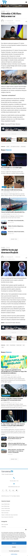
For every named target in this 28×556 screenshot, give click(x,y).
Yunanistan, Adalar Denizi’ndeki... (16, 231)
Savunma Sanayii (6, 395)
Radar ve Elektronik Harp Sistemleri (9, 515)
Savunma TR (10, 20)
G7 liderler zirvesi (15, 146)
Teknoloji (8, 247)
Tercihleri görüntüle (14, 551)
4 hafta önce (11, 222)
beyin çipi (19, 345)
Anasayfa (3, 11)
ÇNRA (8, 146)
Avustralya (12, 345)
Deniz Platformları (5, 508)
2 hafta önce (14, 191)
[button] (26, 529)
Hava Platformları (5, 504)
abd (7, 345)
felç (3, 347)
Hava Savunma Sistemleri (7, 517)
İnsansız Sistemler (5, 510)
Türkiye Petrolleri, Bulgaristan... (16, 226)
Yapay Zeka (4, 367)
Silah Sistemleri (4, 512)
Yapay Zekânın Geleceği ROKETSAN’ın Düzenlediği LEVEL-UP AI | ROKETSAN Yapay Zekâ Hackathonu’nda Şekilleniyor (14, 371)
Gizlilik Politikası (14, 554)
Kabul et (14, 543)
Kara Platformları (5, 506)
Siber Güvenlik (4, 524)
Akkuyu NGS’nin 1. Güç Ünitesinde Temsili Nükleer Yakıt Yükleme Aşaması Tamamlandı (16, 451)
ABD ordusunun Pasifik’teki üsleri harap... (12, 190)
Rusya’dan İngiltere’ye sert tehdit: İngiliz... (12, 167)
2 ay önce (12, 427)
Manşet (4, 164)
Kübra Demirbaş (7, 169)
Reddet (14, 547)
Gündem (7, 11)
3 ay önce (11, 454)
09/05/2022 (17, 20)
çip (23, 345)
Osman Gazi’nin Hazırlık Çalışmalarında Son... (13, 212)
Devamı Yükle (14, 239)
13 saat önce (14, 169)
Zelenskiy (23, 146)
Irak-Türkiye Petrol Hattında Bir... (16, 220)
